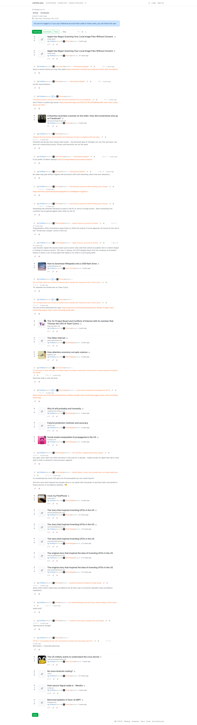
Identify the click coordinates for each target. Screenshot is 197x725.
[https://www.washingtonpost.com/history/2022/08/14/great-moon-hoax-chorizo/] (42, 513)
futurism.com (51, 439)
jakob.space (51, 498)
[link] (53, 44)
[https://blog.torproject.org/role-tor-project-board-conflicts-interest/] (42, 324)
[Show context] (91, 66)
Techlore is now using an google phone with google (86, 620)
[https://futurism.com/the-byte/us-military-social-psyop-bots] (42, 440)
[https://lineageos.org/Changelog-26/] (42, 703)
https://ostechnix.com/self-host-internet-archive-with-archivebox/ (92, 69)
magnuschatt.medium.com (56, 411)
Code (148, 721)
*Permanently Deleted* (81, 66)
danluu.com (51, 425)
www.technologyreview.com (56, 121)
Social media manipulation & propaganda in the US (93, 390)
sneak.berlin (51, 39)
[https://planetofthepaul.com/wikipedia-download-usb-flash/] (42, 266)
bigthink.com (51, 354)
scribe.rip (50, 688)
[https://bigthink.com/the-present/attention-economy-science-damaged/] (42, 355)
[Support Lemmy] (85, 3)
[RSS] (85, 32)
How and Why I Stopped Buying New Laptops (87, 453)
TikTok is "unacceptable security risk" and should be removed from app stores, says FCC (63, 641)
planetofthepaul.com (54, 266)
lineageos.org (51, 702)
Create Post (62, 3)
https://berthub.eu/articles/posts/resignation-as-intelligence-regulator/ (60, 191)
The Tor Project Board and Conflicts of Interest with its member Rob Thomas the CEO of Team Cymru (67, 282)
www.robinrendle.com (54, 340)
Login (154, 3)
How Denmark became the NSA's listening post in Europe (88, 186)
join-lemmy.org (158, 721)
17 (50, 679)
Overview (37, 32)
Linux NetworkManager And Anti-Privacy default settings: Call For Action (92, 602)
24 (50, 693)
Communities (51, 3)
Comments (47, 32)
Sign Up (161, 3)
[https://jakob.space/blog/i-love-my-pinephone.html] (42, 499)
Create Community (76, 3)
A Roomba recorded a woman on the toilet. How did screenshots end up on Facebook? (62, 99)
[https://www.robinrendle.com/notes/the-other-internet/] (42, 341)
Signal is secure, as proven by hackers (85, 223)
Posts (56, 32)
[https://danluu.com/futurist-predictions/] (42, 426)
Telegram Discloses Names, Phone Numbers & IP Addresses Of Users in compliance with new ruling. (66, 137)
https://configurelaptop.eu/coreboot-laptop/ (75, 159)
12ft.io (49, 673)
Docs (143, 721)
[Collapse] (34, 66)
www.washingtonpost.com (56, 512)
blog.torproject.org (53, 326)
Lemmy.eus (37, 3)
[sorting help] (82, 32)
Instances (135, 721)
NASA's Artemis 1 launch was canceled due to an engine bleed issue (95, 472)
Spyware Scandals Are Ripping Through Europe (85, 583)
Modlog (127, 721)
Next (35, 715)
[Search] (149, 3)
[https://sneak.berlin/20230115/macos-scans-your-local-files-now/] (42, 39)
